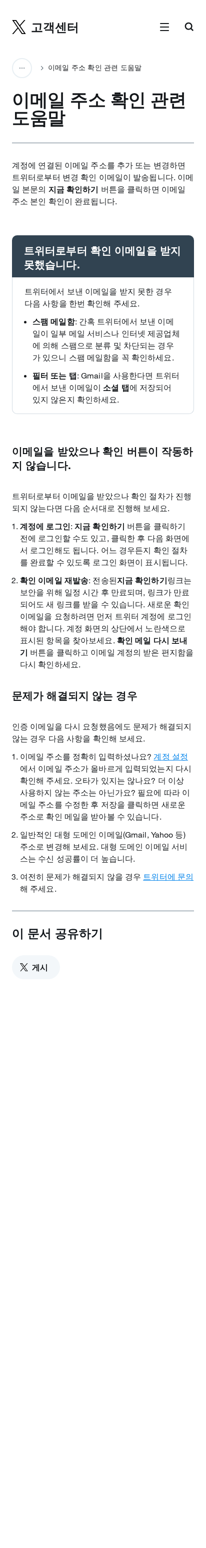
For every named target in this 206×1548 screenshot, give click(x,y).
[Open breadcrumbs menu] (22, 68)
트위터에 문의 (168, 877)
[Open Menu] (164, 27)
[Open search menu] (189, 28)
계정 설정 (171, 756)
